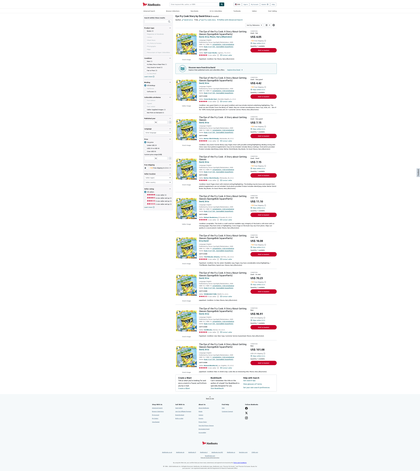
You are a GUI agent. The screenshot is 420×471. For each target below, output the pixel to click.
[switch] (146, 168)
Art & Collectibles (216, 11)
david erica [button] (188, 20)
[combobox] (194, 4)
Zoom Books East (210, 99)
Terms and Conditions (240, 462)
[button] (169, 21)
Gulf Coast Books (210, 53)
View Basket (155, 422)
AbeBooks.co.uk (167, 452)
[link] (273, 25)
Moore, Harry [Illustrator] (221, 37)
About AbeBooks (204, 408)
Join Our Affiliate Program (183, 411)
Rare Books (194, 11)
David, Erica (204, 37)
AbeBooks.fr (192, 452)
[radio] (145, 92)
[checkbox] (145, 31)
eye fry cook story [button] (208, 20)
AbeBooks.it (203, 452)
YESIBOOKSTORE (210, 294)
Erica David (203, 241)
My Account (254, 4)
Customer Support (227, 411)
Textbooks (237, 11)
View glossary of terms (252, 384)
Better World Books (211, 138)
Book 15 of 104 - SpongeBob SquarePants (218, 47)
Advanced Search (149, 11)
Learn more (148, 76)
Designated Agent (204, 429)
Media (200, 411)
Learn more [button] (148, 207)
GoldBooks (208, 330)
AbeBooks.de (180, 452)
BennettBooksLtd (210, 365)
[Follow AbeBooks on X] (246, 413)
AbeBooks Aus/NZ (217, 452)
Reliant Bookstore (211, 217)
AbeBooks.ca (231, 452)
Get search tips (249, 380)
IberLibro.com (243, 452)
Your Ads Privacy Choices (206, 425)
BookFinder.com (210, 456)
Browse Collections (172, 11)
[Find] (221, 4)
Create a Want (184, 388)
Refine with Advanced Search (231, 20)
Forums (201, 418)
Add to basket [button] (263, 50)
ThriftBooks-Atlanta (212, 257)
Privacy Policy (203, 422)
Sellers (254, 11)
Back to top (210, 398)
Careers (201, 415)
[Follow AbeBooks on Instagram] (246, 418)
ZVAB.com (255, 452)
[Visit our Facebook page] (246, 408)
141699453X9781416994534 (223, 44)
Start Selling (272, 11)
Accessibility (202, 432)
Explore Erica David (233, 70)
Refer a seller (179, 418)
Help (273, 4)
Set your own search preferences (256, 387)
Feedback (418, 172)
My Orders (155, 418)
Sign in (245, 4)
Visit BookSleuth (217, 388)
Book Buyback (179, 415)
